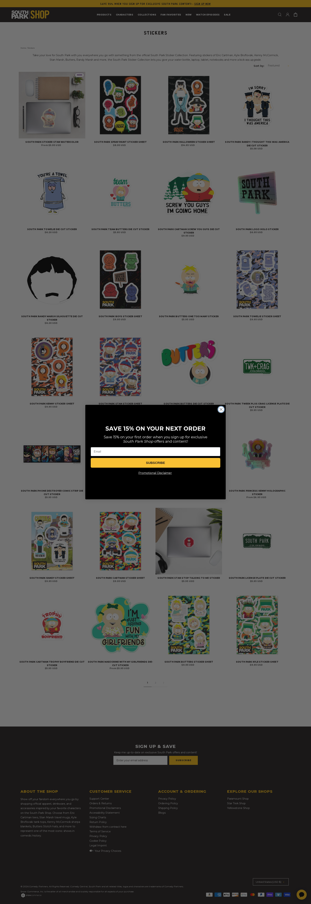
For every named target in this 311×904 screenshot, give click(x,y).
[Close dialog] (221, 409)
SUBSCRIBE (155, 463)
